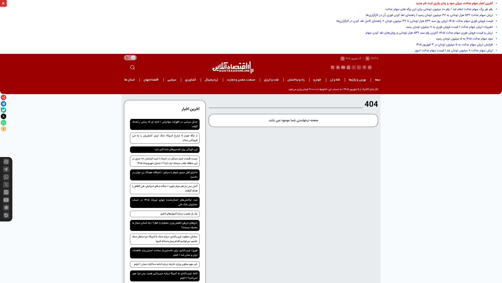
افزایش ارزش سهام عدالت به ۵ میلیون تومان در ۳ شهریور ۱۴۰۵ (454, 44)
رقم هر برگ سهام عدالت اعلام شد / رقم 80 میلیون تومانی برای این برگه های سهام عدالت (439, 9)
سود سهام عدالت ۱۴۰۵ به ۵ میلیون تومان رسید (464, 38)
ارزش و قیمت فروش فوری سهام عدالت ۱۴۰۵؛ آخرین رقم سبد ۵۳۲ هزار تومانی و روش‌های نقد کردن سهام (429, 32)
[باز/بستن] (3, 129)
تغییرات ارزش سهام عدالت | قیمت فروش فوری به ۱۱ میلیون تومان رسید (449, 27)
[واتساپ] (3, 122)
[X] (3, 116)
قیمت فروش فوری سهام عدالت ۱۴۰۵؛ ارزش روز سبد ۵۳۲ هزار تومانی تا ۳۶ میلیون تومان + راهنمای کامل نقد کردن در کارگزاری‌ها (414, 21)
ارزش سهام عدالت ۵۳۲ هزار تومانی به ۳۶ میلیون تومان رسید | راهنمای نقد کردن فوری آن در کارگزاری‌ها (429, 15)
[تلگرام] (3, 104)
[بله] (3, 110)
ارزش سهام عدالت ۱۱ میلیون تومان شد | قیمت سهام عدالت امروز (454, 50)
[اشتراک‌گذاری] (3, 97)
